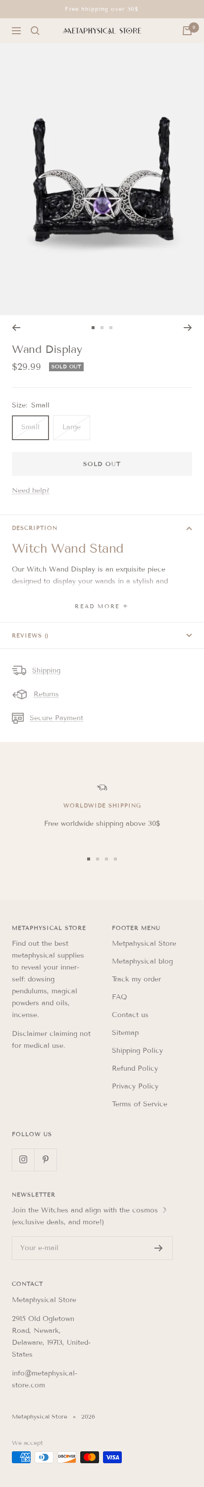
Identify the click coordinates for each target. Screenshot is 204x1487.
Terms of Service (139, 1104)
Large (71, 427)
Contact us (130, 1015)
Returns (46, 694)
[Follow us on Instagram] (23, 1159)
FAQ (119, 997)
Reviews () (30, 635)
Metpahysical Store (144, 943)
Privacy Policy (135, 1086)
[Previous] (16, 327)
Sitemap (125, 1033)
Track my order (136, 979)
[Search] (35, 30)
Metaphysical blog (142, 961)
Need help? (31, 490)
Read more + (102, 606)
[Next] (188, 327)
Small (30, 427)
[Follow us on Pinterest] (45, 1159)
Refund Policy (135, 1068)
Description (34, 527)
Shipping (46, 670)
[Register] (158, 1248)
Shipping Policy (137, 1050)
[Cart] (187, 30)
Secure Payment (56, 718)
